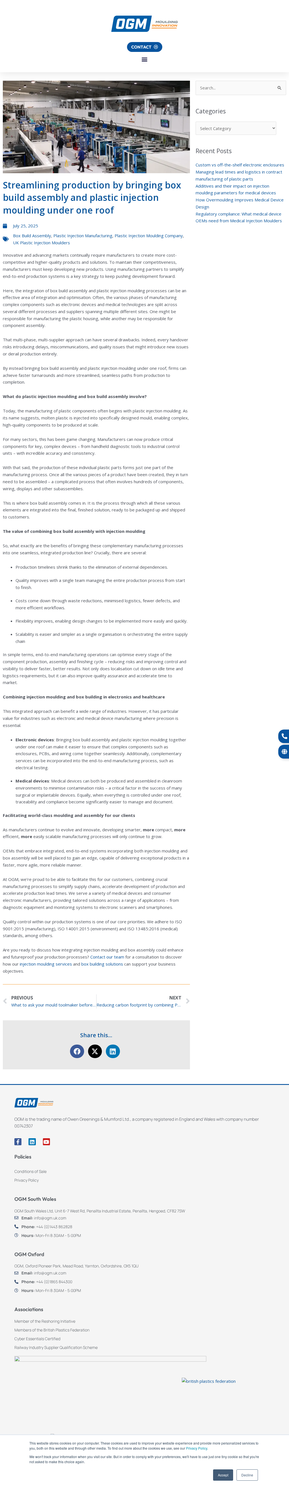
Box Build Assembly (32, 235)
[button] (144, 59)
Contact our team (107, 957)
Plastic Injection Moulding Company (149, 235)
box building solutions (102, 964)
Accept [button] (223, 1474)
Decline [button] (247, 1474)
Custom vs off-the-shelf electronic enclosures (240, 165)
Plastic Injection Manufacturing (82, 235)
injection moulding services (46, 964)
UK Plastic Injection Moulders (41, 242)
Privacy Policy (196, 1448)
